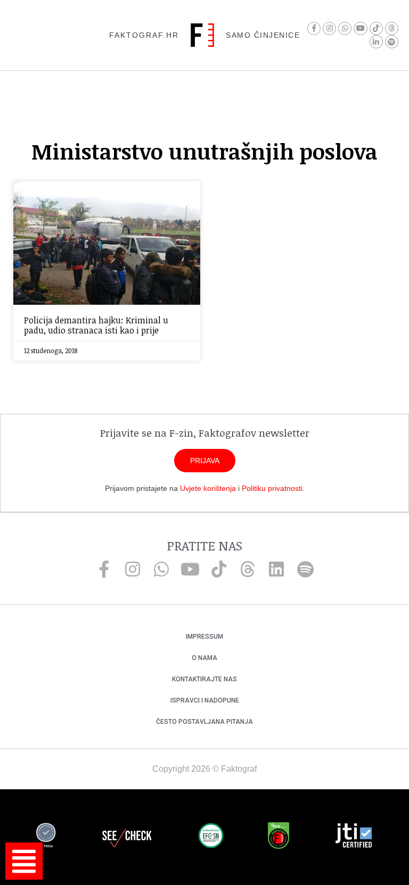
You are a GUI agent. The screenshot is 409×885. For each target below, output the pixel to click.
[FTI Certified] (353, 837)
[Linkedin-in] (376, 41)
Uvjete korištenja (208, 488)
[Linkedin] (276, 569)
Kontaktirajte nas (204, 679)
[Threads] (391, 28)
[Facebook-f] (314, 28)
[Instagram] (329, 28)
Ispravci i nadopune (204, 700)
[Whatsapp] (344, 28)
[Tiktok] (376, 28)
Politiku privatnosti (272, 488)
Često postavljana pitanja (204, 721)
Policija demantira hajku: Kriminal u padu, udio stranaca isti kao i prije (96, 325)
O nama (204, 658)
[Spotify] (391, 41)
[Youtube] (360, 28)
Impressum (204, 636)
